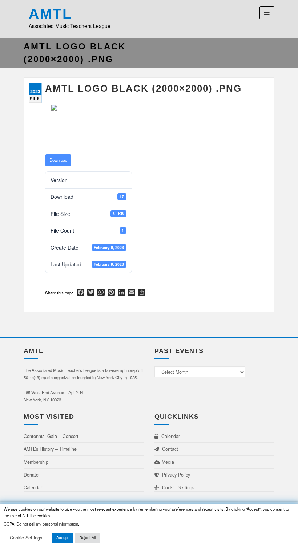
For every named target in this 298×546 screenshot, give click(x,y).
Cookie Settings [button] (176, 487)
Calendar (33, 487)
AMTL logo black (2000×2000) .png (143, 88)
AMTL (50, 13)
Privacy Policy (174, 474)
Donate (31, 474)
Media (167, 462)
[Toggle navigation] (266, 12)
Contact (168, 449)
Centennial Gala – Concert (51, 436)
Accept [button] (62, 537)
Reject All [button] (87, 537)
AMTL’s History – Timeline (50, 449)
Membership (36, 462)
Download (58, 160)
